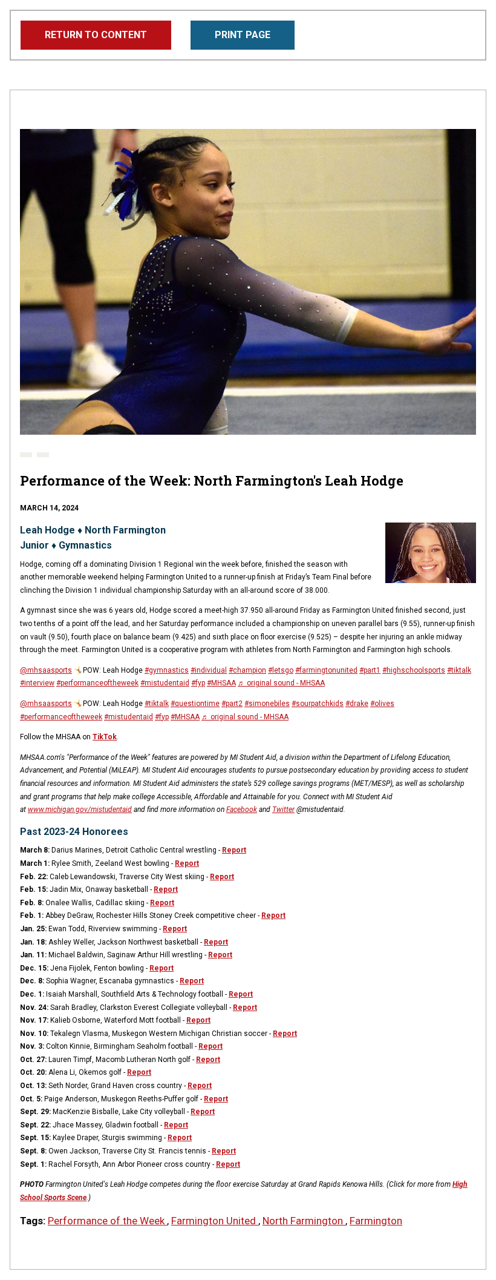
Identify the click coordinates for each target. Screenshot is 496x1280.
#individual (209, 670)
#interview (37, 683)
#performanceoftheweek (97, 683)
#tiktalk (459, 670)
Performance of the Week (107, 1221)
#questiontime (195, 703)
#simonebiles (267, 703)
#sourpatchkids (318, 703)
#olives (382, 703)
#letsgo (280, 670)
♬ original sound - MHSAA (281, 683)
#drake (356, 703)
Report (234, 850)
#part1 (369, 670)
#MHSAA (221, 683)
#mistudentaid (164, 683)
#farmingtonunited (326, 670)
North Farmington (304, 1221)
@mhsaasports (46, 670)
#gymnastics (167, 670)
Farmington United (214, 1221)
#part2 (232, 703)
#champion (247, 670)
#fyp (198, 683)
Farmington (376, 1221)
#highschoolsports (413, 670)
